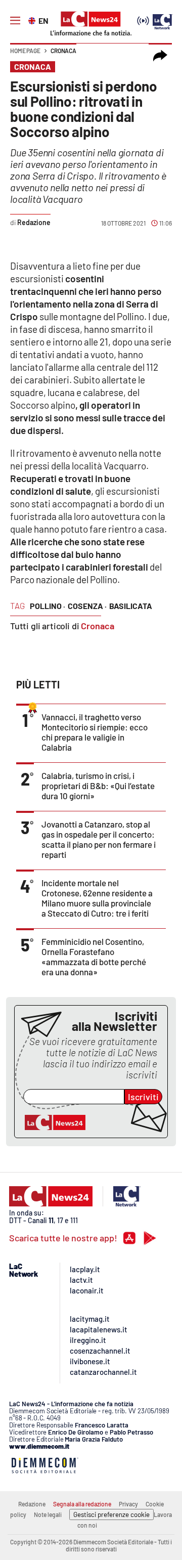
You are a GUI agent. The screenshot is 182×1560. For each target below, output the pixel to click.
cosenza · (87, 606)
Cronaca (63, 50)
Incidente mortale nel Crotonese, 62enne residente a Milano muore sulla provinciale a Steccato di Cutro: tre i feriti (97, 898)
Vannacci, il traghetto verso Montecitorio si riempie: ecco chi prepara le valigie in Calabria (94, 732)
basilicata (130, 606)
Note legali (48, 1514)
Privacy (128, 1503)
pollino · (47, 606)
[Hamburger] (15, 21)
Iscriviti (143, 1096)
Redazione (32, 1503)
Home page (25, 50)
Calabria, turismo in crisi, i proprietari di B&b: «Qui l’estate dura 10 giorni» (98, 785)
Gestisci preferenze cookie (111, 1514)
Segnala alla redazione (82, 1503)
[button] (160, 56)
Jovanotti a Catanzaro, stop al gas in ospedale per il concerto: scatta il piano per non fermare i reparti (98, 839)
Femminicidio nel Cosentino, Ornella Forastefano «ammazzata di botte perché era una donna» (93, 956)
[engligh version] (33, 19)
